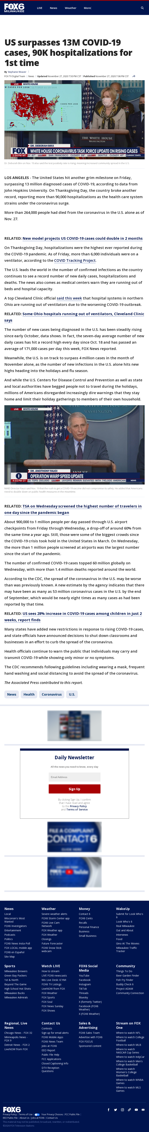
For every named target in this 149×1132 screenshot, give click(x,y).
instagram (122, 1110)
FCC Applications (51, 1059)
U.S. (72, 694)
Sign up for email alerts (55, 1032)
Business (84, 931)
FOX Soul (47, 1001)
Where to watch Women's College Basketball (126, 1072)
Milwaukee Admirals (16, 997)
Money (84, 909)
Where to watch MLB (128, 1045)
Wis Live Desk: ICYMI (54, 980)
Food (119, 939)
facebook (109, 1110)
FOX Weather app (52, 930)
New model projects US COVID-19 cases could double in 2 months (83, 238)
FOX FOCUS (86, 1041)
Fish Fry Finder (124, 980)
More (87, 8)
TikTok (83, 988)
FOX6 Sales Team (89, 1032)
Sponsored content (90, 1046)
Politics (8, 939)
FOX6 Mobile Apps (52, 1037)
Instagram (85, 984)
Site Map (9, 956)
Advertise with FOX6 (90, 1037)
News (31, 76)
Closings (46, 939)
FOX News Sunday (52, 1006)
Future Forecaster (52, 943)
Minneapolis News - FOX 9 (16, 1038)
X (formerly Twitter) (90, 1001)
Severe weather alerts (54, 914)
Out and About (124, 930)
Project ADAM (124, 988)
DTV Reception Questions (50, 1069)
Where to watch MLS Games (128, 1089)
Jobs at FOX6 (49, 1046)
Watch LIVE (51, 966)
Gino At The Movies (127, 943)
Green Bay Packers (15, 975)
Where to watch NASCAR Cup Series (127, 1050)
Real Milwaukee (125, 926)
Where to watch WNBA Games (129, 1081)
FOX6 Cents (86, 918)
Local (7, 914)
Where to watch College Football (130, 1038)
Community (125, 966)
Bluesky (83, 997)
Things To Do (124, 971)
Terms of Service (77, 809)
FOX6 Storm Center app (56, 918)
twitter (115, 1110)
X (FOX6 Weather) (89, 1014)
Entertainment (12, 930)
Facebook (84, 980)
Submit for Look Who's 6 (129, 915)
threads (129, 1110)
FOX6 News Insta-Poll (17, 943)
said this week (69, 298)
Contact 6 (84, 914)
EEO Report (48, 1050)
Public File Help (50, 1054)
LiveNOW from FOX (53, 988)
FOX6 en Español (14, 952)
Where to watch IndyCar (130, 1057)
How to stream (50, 971)
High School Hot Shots (17, 988)
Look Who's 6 (124, 921)
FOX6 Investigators (15, 926)
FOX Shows (48, 1010)
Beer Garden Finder (127, 975)
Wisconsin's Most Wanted (14, 920)
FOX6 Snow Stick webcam (51, 949)
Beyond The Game (15, 984)
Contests (47, 1028)
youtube (136, 1110)
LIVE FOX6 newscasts (54, 975)
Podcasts (9, 934)
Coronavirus (52, 694)
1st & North (11, 980)
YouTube (84, 975)
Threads (83, 993)
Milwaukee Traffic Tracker (126, 949)
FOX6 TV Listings (51, 984)
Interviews (122, 934)
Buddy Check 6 (125, 984)
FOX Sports (48, 997)
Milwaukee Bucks (14, 993)
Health (29, 694)
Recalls (83, 922)
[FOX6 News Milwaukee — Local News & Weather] (16, 7)
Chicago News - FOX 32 (18, 1032)
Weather (49, 909)
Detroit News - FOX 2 (17, 1045)
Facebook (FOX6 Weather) (88, 1007)
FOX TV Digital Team (14, 76)
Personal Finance (89, 927)
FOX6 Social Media (88, 968)
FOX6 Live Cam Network (51, 924)
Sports (9, 966)
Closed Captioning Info (55, 1063)
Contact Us (51, 1023)
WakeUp (123, 909)
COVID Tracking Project (75, 260)
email (143, 1110)
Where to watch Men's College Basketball (129, 1062)
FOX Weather (49, 934)
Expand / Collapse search (142, 8)
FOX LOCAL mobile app (18, 948)
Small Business (87, 936)
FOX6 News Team (52, 1041)
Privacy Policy (78, 806)
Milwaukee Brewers (15, 971)
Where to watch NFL (128, 1032)
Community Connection (130, 993)
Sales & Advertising (88, 1025)
